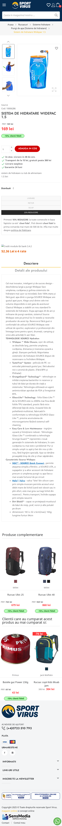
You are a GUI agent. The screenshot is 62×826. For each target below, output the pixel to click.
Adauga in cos (27, 148)
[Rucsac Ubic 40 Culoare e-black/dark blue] (44, 581)
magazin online (9, 810)
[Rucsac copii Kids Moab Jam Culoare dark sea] (46, 669)
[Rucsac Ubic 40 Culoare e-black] (48, 581)
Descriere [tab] (31, 264)
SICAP (31, 208)
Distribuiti (13, 188)
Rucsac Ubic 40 (46, 594)
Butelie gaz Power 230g (15, 682)
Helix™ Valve (18, 480)
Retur (31, 203)
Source (4, 105)
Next (8, 95)
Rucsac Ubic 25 (15, 594)
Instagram (12, 753)
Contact (5, 823)
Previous (8, 41)
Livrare (31, 198)
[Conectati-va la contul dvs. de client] (53, 4)
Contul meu (19, 823)
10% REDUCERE (31, 213)
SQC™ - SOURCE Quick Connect (28, 463)
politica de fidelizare (21, 230)
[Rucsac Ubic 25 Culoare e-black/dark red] (15, 581)
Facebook (4, 753)
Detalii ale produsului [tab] (31, 271)
